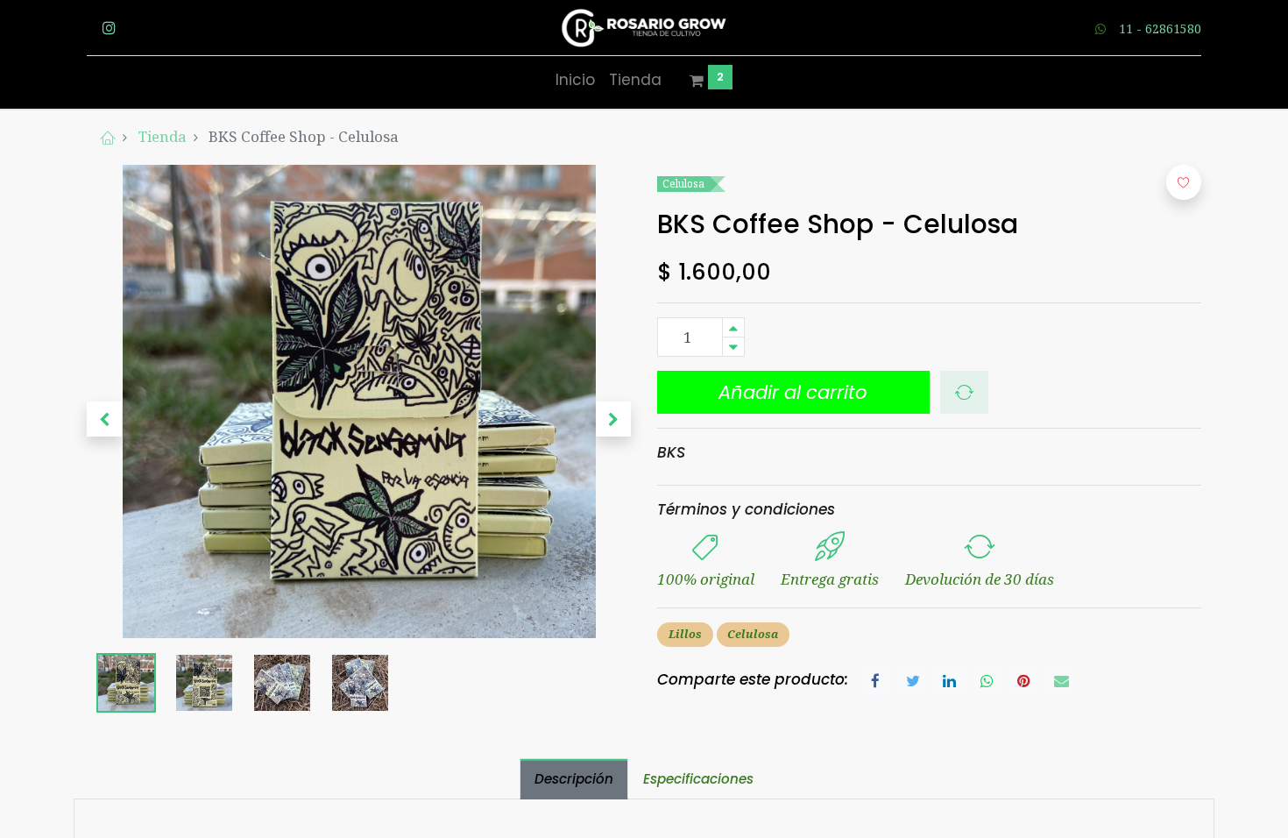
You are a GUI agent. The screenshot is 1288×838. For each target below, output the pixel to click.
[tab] (574, 778)
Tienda (162, 136)
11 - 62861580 (1160, 28)
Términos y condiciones (746, 509)
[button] (104, 419)
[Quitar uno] (733, 346)
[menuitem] (575, 80)
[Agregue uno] (733, 327)
